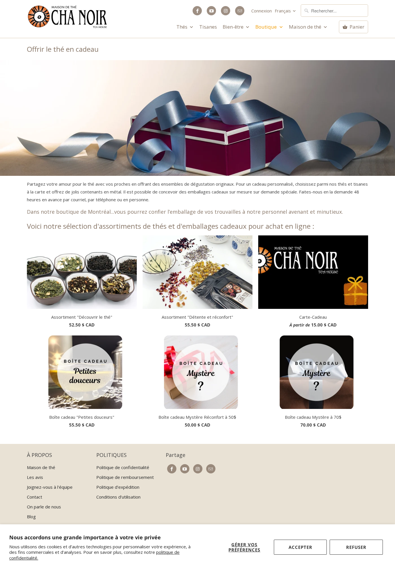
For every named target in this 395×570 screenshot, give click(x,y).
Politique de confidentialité (122, 467)
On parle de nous (44, 507)
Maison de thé (305, 27)
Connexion (261, 11)
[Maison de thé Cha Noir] (67, 16)
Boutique (266, 27)
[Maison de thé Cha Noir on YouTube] (211, 10)
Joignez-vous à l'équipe (50, 487)
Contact (34, 497)
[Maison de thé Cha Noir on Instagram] (225, 10)
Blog (31, 516)
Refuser (356, 547)
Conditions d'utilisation (118, 497)
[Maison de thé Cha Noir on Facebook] (197, 10)
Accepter (300, 547)
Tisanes (208, 27)
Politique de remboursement (125, 477)
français (283, 11)
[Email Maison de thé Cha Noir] (239, 10)
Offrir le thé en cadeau (63, 49)
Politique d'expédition (117, 487)
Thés (182, 27)
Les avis (35, 477)
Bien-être (234, 27)
